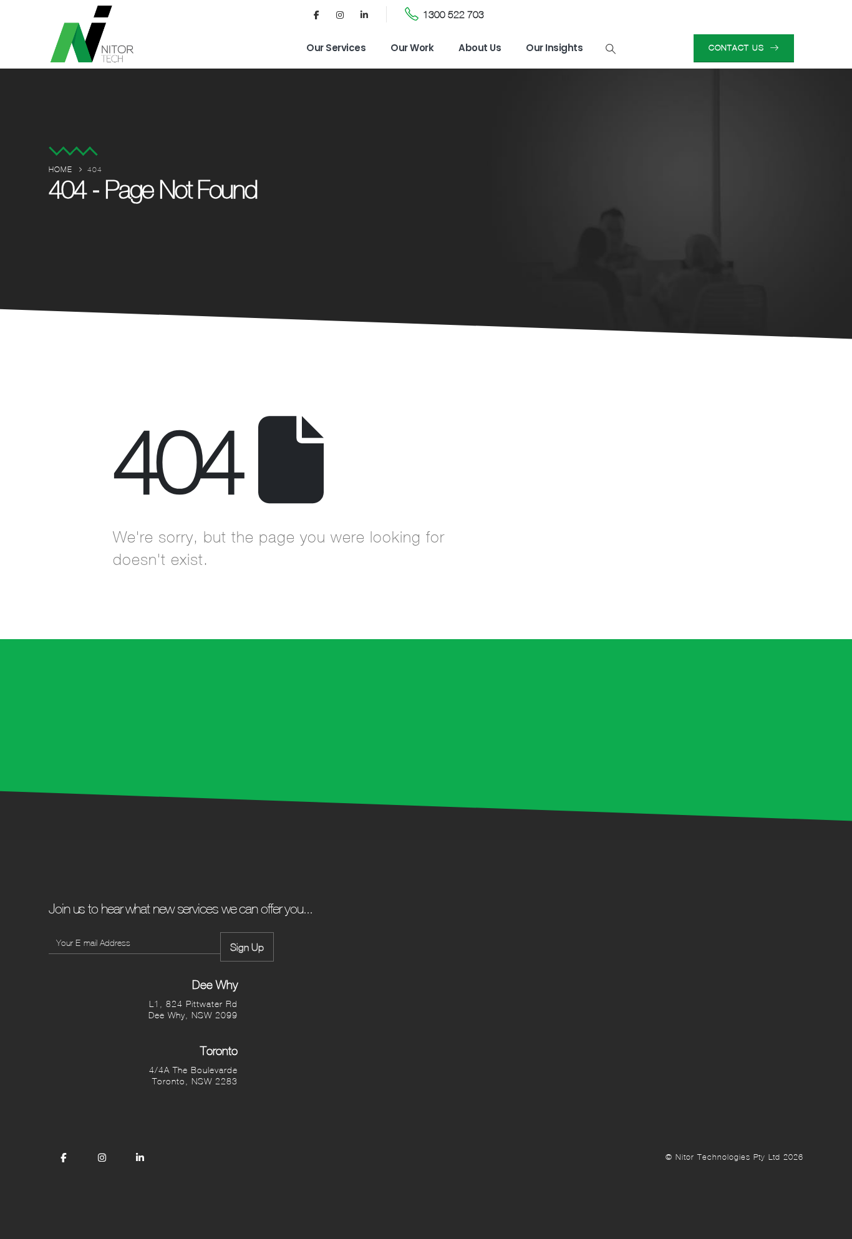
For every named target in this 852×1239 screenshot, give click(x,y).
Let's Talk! (737, 718)
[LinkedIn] (364, 14)
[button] (610, 49)
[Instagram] (340, 14)
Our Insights (554, 47)
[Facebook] (317, 14)
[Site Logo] (92, 34)
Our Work (411, 47)
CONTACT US (738, 47)
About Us (479, 47)
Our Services (335, 47)
